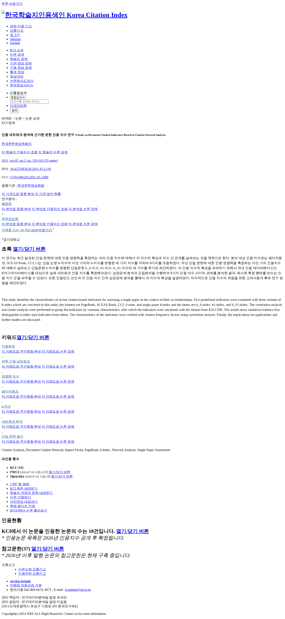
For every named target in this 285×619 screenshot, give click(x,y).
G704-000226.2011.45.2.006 (29, 177)
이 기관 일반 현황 (48, 194)
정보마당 (16, 76)
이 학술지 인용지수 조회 (20, 152)
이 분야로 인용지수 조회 (50, 209)
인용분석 (8, 346)
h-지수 (6, 406)
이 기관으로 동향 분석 (18, 194)
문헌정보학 (10, 219)
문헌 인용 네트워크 (16, 361)
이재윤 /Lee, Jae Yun (16, 230)
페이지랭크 (10, 391)
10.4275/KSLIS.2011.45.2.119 (30, 169)
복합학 (7, 204)
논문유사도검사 (21, 81)
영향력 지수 (10, 376)
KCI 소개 (16, 50)
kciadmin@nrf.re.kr (78, 589)
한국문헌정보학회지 (17, 144)
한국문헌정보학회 (31, 185)
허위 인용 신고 (21, 26)
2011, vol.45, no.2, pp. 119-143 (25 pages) (30, 160)
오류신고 (16, 30)
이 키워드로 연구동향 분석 (21, 351)
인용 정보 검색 (21, 67)
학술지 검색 (19, 59)
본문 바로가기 (12, 3)
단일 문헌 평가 (12, 436)
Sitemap (15, 39)
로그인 (15, 35)
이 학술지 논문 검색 (53, 152)
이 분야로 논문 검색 (83, 209)
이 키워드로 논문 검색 (58, 351)
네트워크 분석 (12, 421)
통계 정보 (17, 72)
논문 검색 (17, 54)
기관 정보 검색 (21, 63)
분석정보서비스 (21, 85)
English (15, 43)
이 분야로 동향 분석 (16, 209)
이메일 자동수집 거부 (26, 585)
